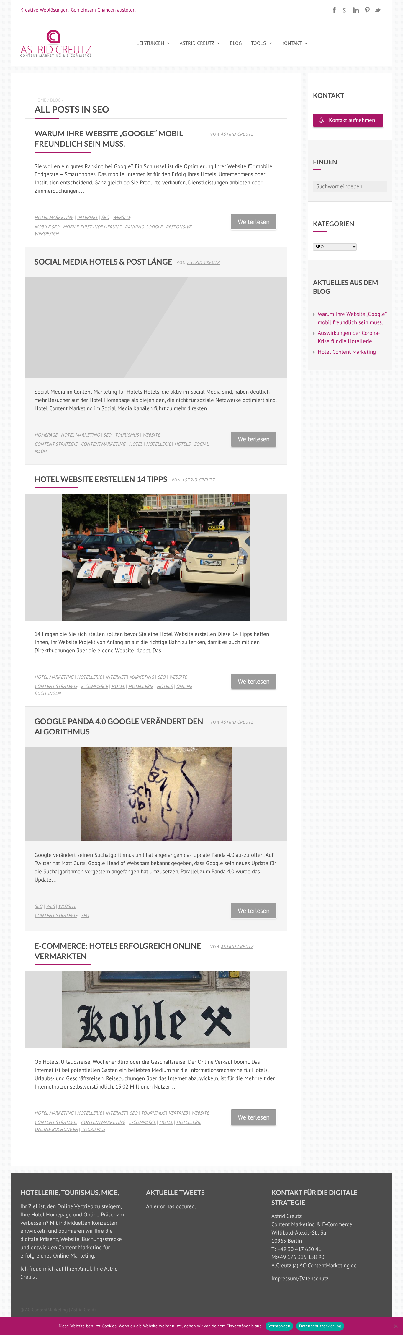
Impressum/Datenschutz (300, 1278)
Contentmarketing (103, 444)
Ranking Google (143, 227)
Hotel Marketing (54, 217)
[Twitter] (378, 10)
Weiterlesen (254, 221)
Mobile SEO (47, 227)
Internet (87, 217)
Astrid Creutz (197, 43)
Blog (236, 43)
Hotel (135, 444)
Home (40, 100)
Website (121, 217)
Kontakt (291, 43)
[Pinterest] (367, 10)
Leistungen (150, 43)
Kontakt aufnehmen (352, 120)
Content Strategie (56, 444)
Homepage (46, 435)
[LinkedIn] (356, 10)
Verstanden (279, 1325)
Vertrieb (178, 1113)
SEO (105, 217)
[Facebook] (334, 10)
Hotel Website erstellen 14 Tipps (101, 479)
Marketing (142, 677)
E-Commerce (94, 686)
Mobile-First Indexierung (92, 227)
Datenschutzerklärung (320, 1325)
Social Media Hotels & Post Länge (103, 261)
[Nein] (396, 1326)
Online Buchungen (56, 1129)
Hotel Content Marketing (347, 351)
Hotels (182, 444)
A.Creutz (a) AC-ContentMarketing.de (314, 1265)
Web (50, 906)
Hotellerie (158, 444)
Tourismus (127, 435)
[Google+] (345, 10)
